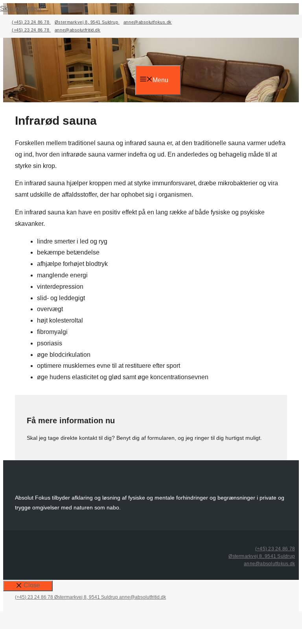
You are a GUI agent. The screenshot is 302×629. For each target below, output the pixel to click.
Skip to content (20, 8)
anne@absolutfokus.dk (147, 22)
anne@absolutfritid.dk (78, 30)
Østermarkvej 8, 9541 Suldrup (87, 22)
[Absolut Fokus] (147, 53)
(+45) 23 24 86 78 (31, 22)
